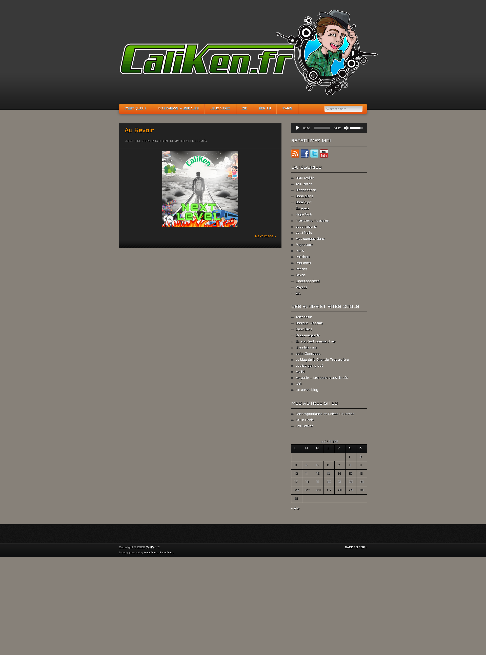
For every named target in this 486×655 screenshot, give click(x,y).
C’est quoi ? (135, 108)
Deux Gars (304, 329)
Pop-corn (303, 263)
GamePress (166, 553)
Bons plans (304, 196)
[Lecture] (297, 127)
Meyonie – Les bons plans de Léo (322, 378)
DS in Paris (305, 420)
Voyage (301, 287)
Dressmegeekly (308, 335)
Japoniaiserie (306, 226)
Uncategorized (308, 281)
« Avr (295, 508)
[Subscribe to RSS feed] (295, 154)
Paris (287, 108)
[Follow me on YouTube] (324, 154)
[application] (329, 128)
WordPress (151, 553)
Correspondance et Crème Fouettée (325, 414)
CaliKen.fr (153, 547)
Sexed (300, 275)
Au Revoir (139, 131)
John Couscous (308, 353)
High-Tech (304, 214)
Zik (298, 293)
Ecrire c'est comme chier (316, 341)
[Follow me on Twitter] (314, 154)
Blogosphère (306, 190)
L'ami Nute (304, 232)
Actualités (304, 184)
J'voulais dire (306, 347)
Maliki (300, 372)
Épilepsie (302, 208)
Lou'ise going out (309, 365)
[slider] (322, 128)
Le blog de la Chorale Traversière (322, 359)
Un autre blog (307, 390)
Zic (244, 108)
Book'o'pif (304, 202)
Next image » (265, 236)
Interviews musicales (178, 108)
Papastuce (304, 245)
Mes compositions (310, 239)
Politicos (303, 257)
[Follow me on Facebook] (305, 154)
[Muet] (346, 127)
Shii (298, 384)
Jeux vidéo (220, 108)
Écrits (265, 108)
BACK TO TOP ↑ (356, 547)
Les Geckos (304, 426)
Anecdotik (304, 317)
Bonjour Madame (309, 323)
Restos (301, 269)
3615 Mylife (305, 178)
